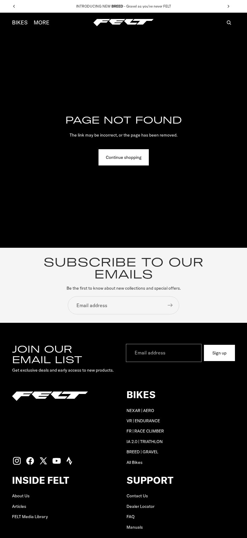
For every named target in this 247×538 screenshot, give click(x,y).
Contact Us (137, 496)
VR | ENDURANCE (143, 420)
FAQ (131, 517)
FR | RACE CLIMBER (145, 431)
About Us (21, 496)
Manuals (135, 527)
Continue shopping (124, 157)
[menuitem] (41, 22)
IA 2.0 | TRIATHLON (145, 441)
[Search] (229, 22)
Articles (19, 506)
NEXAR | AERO (140, 410)
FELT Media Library (30, 517)
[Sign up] (170, 305)
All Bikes (134, 462)
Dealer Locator (141, 506)
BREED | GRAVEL (142, 452)
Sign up (219, 353)
